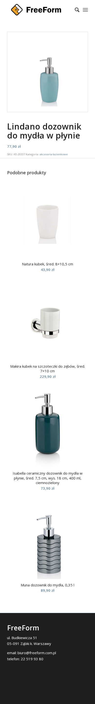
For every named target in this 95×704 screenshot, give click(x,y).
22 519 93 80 (32, 658)
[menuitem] (74, 9)
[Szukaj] (74, 9)
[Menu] (85, 10)
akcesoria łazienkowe (54, 154)
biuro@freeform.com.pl (37, 652)
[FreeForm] (39, 9)
